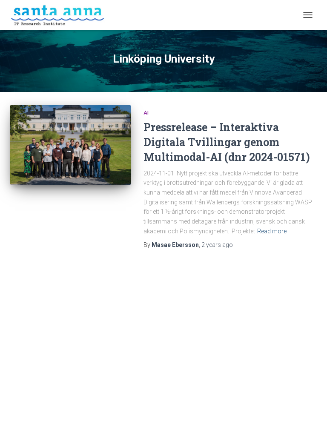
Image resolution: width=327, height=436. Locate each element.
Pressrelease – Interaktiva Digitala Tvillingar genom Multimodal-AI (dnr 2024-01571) (226, 142)
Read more (272, 231)
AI (146, 113)
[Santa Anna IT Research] (61, 15)
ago (217, 244)
